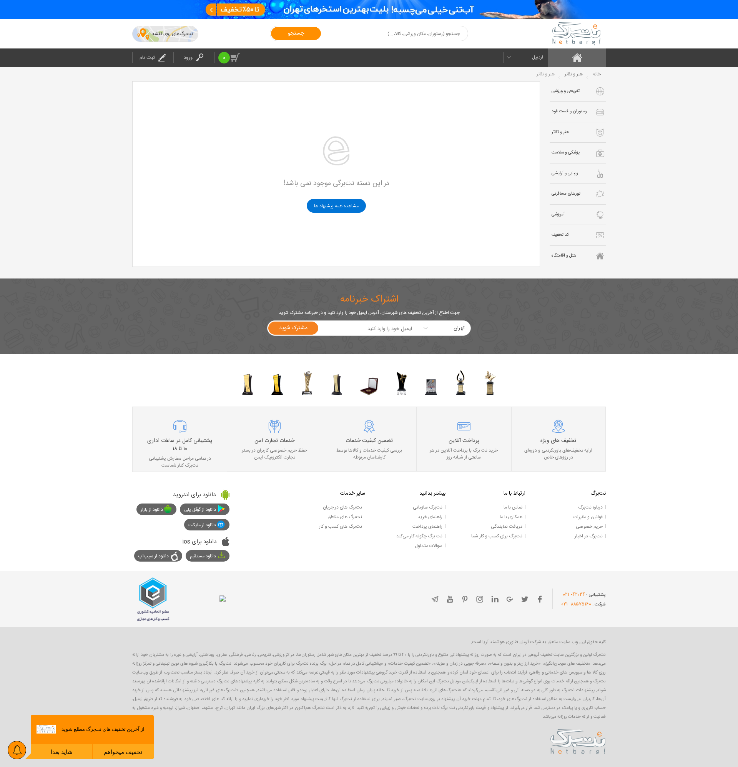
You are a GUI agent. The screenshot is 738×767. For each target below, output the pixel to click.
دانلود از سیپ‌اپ (153, 556)
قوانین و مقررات (588, 517)
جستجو (296, 33)
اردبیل (537, 57)
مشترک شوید (293, 328)
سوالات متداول (428, 546)
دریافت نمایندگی (506, 526)
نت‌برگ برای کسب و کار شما (496, 536)
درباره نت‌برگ (590, 507)
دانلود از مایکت (202, 525)
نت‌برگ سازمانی (427, 507)
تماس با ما (513, 507)
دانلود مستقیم (203, 556)
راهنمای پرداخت (427, 526)
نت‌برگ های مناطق (344, 517)
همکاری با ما (511, 517)
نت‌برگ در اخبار (589, 536)
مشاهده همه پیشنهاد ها (336, 206)
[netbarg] (578, 740)
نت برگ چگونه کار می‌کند (419, 536)
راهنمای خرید (430, 517)
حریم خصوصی (589, 526)
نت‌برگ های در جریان (342, 507)
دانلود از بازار (152, 510)
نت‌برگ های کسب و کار (340, 526)
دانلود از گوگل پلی (200, 510)
